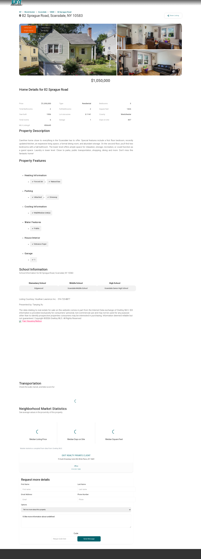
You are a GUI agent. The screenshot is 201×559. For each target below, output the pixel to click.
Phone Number (83, 494)
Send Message (89, 539)
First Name (25, 484)
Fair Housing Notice (32, 321)
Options (24, 505)
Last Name (82, 484)
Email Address (26, 494)
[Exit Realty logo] (16, 2)
